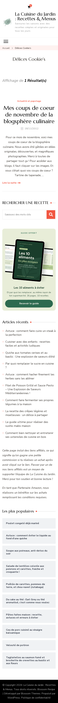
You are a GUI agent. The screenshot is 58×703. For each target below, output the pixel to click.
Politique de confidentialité (36, 697)
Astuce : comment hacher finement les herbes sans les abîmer (29, 376)
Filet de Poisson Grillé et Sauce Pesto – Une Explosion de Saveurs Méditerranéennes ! (29, 389)
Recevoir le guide (29, 303)
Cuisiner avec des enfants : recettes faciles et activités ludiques (27, 343)
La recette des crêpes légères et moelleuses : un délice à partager (26, 413)
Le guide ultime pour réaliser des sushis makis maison (26, 424)
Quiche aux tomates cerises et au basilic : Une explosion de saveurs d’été (30, 354)
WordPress (13, 697)
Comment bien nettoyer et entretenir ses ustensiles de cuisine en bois (29, 435)
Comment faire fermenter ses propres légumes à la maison (29, 402)
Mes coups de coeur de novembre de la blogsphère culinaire (29, 115)
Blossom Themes (30, 693)
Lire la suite (9, 183)
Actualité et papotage (29, 101)
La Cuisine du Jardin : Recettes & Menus (35, 16)
